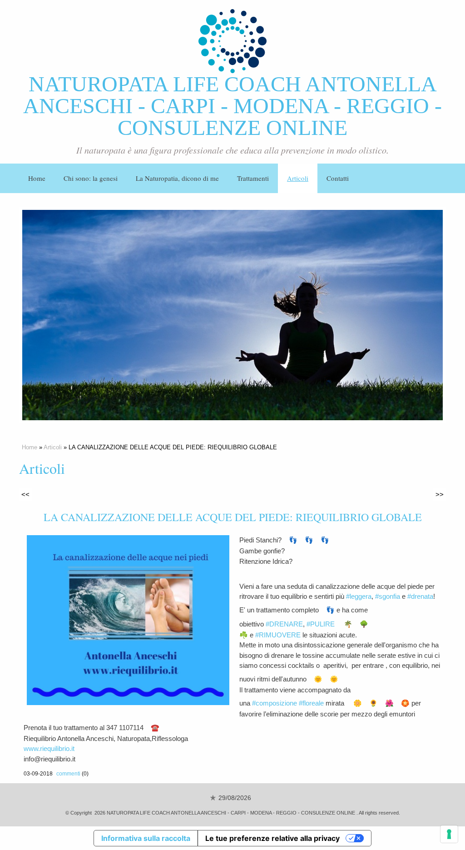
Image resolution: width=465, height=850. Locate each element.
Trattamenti (253, 178)
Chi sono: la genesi (91, 178)
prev (47, 315)
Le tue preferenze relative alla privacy (272, 838)
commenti (68, 773)
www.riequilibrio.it (49, 748)
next (417, 315)
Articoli (297, 178)
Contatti (337, 178)
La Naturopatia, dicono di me (177, 178)
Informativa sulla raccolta (145, 838)
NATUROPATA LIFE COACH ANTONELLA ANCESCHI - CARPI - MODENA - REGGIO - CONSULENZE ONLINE (232, 105)
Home (36, 178)
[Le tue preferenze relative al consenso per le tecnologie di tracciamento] (449, 834)
